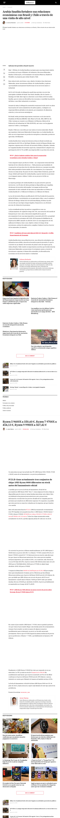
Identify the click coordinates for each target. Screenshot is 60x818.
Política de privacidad (8, 405)
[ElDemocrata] (30, 2)
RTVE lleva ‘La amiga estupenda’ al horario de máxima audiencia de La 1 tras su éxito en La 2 (33, 372)
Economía (27, 22)
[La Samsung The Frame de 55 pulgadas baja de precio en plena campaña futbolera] (16, 750)
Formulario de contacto (9, 403)
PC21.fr (28, 509)
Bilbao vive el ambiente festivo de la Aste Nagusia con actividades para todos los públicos (33, 363)
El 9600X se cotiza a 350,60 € (33, 514)
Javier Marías (10, 429)
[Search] (56, 2)
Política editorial (7, 408)
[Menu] (4, 2)
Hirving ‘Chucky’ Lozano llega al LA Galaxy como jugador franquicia (27, 387)
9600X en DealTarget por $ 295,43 (33, 570)
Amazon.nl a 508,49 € (38, 672)
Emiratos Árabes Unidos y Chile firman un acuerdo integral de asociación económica (15, 324)
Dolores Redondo (11, 22)
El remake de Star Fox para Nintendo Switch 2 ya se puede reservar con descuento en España (14, 784)
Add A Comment (30, 355)
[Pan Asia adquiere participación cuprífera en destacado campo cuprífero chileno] (44, 336)
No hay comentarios (37, 22)
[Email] (4, 84)
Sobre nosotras (7, 410)
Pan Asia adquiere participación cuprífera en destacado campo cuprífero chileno (43, 347)
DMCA (4, 400)
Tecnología (26, 429)
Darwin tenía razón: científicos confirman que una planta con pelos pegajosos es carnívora (14, 737)
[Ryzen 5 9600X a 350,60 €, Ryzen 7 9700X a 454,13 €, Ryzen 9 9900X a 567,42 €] (30, 450)
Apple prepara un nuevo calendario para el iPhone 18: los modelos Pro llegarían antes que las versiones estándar (44, 784)
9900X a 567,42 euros (20, 516)
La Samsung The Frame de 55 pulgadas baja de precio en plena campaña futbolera (15, 761)
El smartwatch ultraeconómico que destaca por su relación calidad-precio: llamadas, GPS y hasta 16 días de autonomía (43, 738)
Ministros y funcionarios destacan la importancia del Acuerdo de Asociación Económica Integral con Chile (15, 333)
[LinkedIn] (4, 76)
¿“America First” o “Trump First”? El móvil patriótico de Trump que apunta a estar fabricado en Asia (43, 761)
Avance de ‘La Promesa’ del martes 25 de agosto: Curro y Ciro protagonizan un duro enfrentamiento (32, 380)
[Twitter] (4, 73)
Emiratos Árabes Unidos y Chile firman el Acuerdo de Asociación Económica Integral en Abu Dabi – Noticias (44, 300)
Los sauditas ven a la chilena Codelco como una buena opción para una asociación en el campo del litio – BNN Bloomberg (43, 311)
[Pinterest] (4, 80)
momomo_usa (25, 692)
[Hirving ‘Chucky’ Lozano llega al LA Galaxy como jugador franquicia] (6, 389)
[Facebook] (4, 69)
